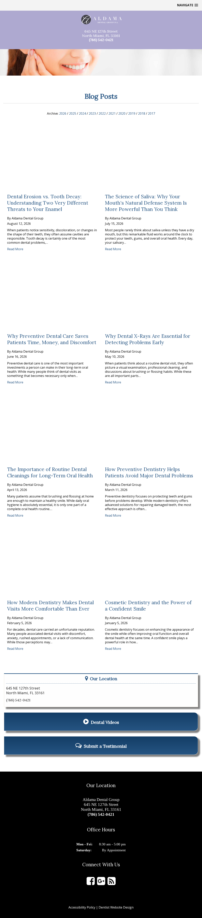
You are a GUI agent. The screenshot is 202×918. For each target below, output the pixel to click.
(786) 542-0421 (101, 39)
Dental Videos (105, 722)
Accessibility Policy (81, 907)
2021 (112, 113)
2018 (141, 113)
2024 (82, 113)
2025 (72, 113)
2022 (102, 113)
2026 (62, 113)
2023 (92, 113)
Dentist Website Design (116, 907)
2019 (131, 113)
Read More (15, 249)
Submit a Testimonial (105, 746)
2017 (151, 113)
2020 (121, 113)
